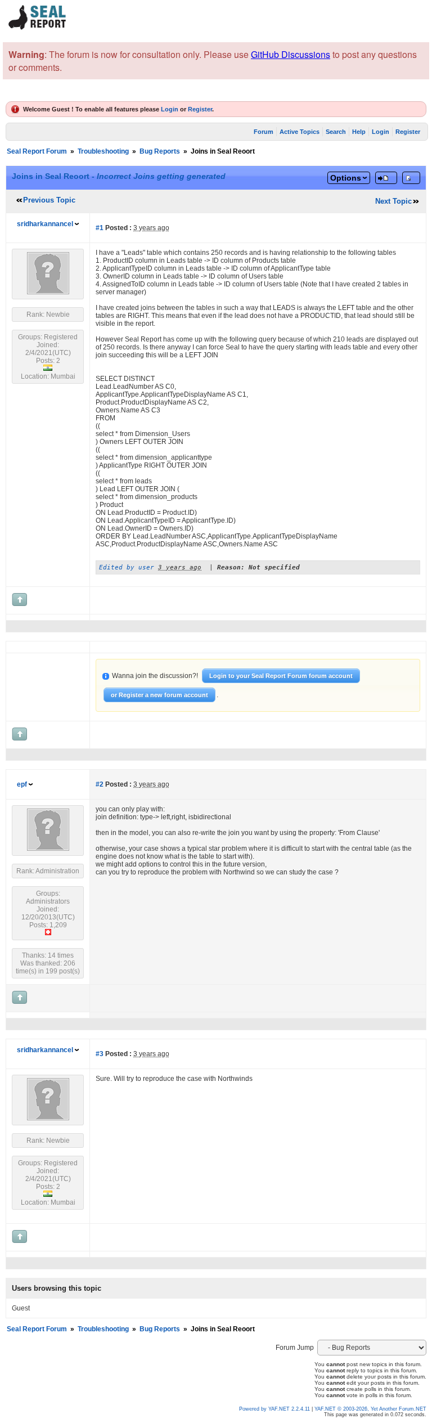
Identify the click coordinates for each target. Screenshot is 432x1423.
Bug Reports (160, 151)
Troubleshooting (103, 151)
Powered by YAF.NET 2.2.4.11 (275, 1409)
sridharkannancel (45, 224)
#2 (100, 784)
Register (200, 109)
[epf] (48, 848)
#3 (100, 1054)
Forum (263, 131)
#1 (100, 228)
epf (22, 784)
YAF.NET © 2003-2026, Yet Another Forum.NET (370, 1409)
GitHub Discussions (290, 54)
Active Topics (300, 131)
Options (345, 177)
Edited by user (126, 567)
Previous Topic (49, 200)
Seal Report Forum (37, 151)
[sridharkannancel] (48, 292)
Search (336, 131)
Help (359, 131)
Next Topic (393, 201)
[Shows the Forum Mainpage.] (38, 28)
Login (169, 109)
